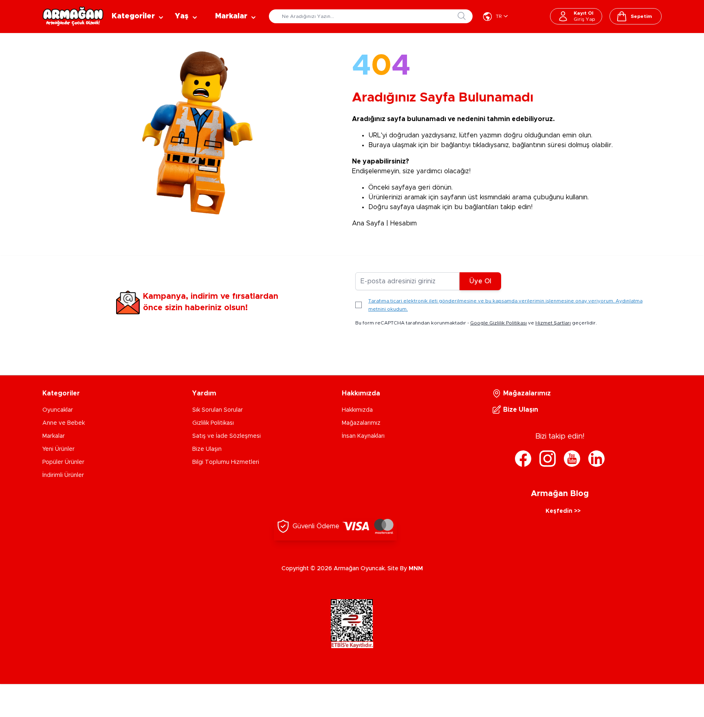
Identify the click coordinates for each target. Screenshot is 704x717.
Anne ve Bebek (63, 423)
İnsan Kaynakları (363, 436)
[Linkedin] (596, 458)
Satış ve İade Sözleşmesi (226, 436)
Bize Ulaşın (207, 449)
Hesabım (403, 223)
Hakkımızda (357, 410)
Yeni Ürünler (58, 449)
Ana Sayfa (368, 223)
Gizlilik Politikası (213, 423)
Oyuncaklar (57, 410)
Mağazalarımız (361, 423)
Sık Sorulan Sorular (217, 410)
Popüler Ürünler (63, 462)
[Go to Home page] (72, 16)
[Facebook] (523, 458)
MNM (416, 568)
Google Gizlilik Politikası (498, 322)
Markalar (53, 436)
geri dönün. (435, 187)
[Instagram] (547, 458)
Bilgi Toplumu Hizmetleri (225, 462)
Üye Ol (480, 281)
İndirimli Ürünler (63, 475)
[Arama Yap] (461, 16)
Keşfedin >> (563, 511)
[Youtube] (572, 458)
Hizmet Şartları (553, 322)
